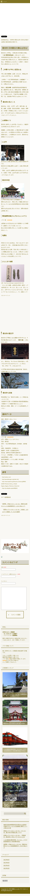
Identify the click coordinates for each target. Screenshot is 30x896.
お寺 (3, 36)
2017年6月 (6, 862)
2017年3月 (6, 870)
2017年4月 (6, 867)
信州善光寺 (8, 499)
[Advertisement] (15, 19)
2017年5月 (6, 865)
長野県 (16, 36)
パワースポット (9, 36)
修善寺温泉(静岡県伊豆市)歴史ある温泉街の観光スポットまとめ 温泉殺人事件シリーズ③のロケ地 (14, 806)
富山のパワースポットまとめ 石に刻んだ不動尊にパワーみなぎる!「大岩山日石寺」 (14, 779)
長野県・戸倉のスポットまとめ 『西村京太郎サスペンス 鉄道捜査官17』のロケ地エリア (15, 848)
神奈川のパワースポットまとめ (12, 725)
